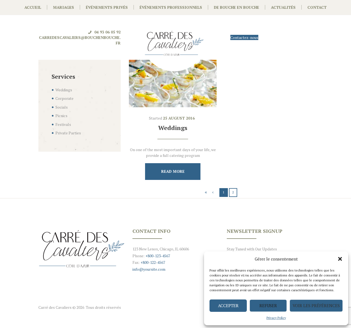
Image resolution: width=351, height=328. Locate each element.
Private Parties (68, 132)
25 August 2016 (179, 118)
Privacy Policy (276, 318)
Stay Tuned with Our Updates (252, 248)
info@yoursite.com (148, 269)
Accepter (228, 305)
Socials (61, 107)
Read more (173, 171)
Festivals (63, 124)
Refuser (268, 305)
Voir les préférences (316, 305)
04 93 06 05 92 (107, 32)
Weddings (172, 128)
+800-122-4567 (152, 262)
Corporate (64, 98)
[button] (340, 259)
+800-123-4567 (157, 255)
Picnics (61, 115)
